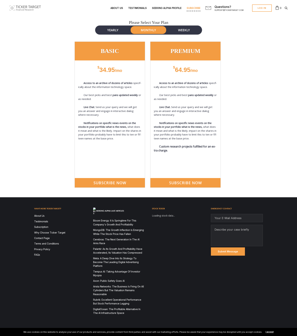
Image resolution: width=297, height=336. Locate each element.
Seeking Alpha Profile (167, 8)
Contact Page (42, 238)
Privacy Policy (42, 249)
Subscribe (193, 8)
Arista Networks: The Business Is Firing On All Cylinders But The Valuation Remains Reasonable (118, 290)
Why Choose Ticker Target (49, 232)
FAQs (37, 254)
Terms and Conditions (46, 243)
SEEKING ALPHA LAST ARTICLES (110, 210)
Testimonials (137, 8)
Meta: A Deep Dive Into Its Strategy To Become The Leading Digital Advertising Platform (116, 262)
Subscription (41, 226)
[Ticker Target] (25, 8)
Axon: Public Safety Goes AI (109, 280)
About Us (117, 8)
